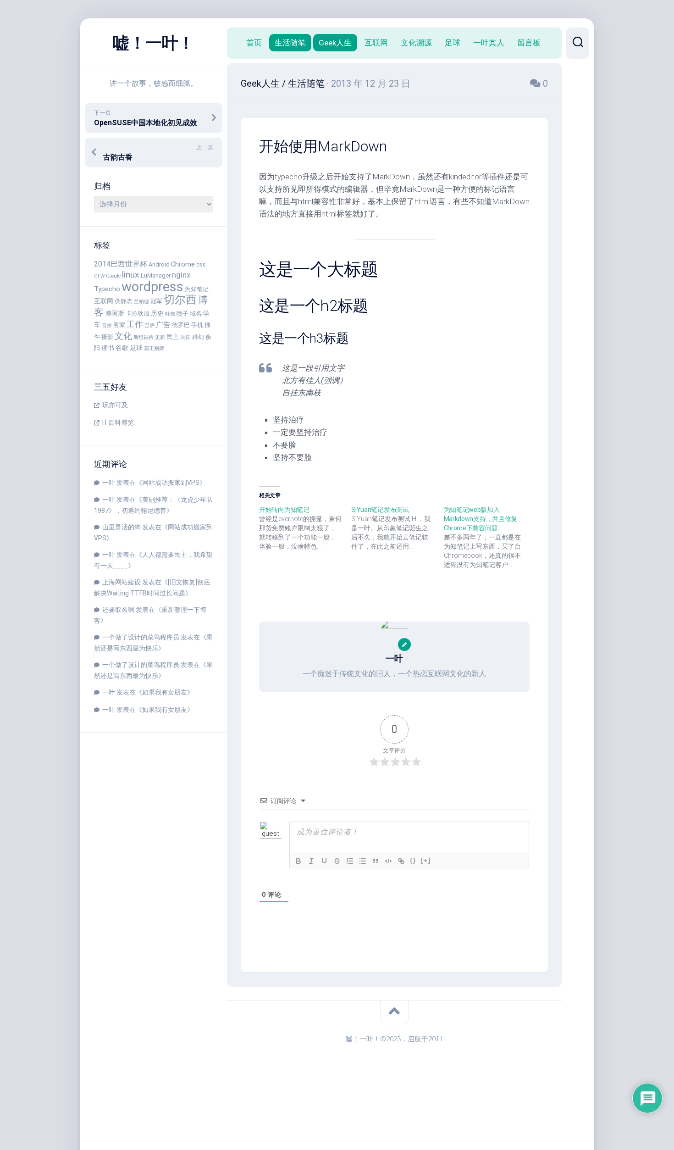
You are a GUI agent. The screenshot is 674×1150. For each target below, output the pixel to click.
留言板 (529, 42)
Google (113, 276)
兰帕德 (141, 302)
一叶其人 (488, 42)
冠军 (156, 301)
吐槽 (170, 314)
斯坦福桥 (143, 337)
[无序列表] (362, 861)
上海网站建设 (121, 582)
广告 (163, 324)
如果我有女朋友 (164, 692)
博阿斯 (114, 313)
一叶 (108, 482)
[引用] (375, 861)
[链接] (401, 861)
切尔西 (180, 299)
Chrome (183, 264)
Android (159, 264)
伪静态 (124, 301)
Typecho (107, 289)
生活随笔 (290, 42)
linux (130, 274)
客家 (119, 325)
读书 (107, 348)
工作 (135, 324)
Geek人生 (335, 42)
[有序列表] (349, 861)
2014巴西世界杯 (120, 264)
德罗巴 (181, 325)
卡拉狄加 (137, 313)
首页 (254, 42)
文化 (123, 336)
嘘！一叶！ (153, 43)
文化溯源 (416, 42)
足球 (136, 348)
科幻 (198, 336)
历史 (157, 313)
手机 (197, 325)
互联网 (103, 301)
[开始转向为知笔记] (305, 528)
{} (413, 860)
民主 (172, 337)
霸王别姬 (154, 348)
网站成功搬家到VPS (170, 482)
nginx (181, 274)
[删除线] (337, 861)
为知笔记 (197, 289)
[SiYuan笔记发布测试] (397, 528)
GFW (99, 276)
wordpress (152, 286)
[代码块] (388, 861)
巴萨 (149, 325)
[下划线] (324, 861)
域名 (196, 313)
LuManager (156, 275)
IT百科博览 (118, 422)
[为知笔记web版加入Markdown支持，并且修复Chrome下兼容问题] (490, 537)
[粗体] (298, 861)
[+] (426, 860)
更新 (160, 337)
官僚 (107, 325)
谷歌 (122, 348)
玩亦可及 (115, 405)
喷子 (182, 313)
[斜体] (311, 861)
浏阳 (186, 337)
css (201, 264)
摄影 (107, 336)
